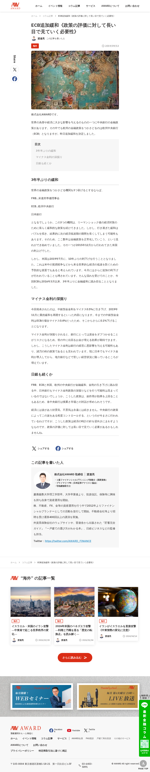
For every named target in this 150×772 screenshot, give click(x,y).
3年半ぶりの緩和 (46, 150)
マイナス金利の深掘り (49, 157)
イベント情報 (55, 5)
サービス (91, 5)
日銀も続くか (44, 163)
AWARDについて (110, 5)
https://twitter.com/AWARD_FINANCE (68, 541)
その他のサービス (122, 738)
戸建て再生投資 (104, 738)
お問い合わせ (132, 5)
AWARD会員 (77, 738)
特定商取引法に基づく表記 (53, 750)
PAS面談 (90, 738)
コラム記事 (74, 5)
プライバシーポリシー (22, 750)
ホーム (38, 5)
